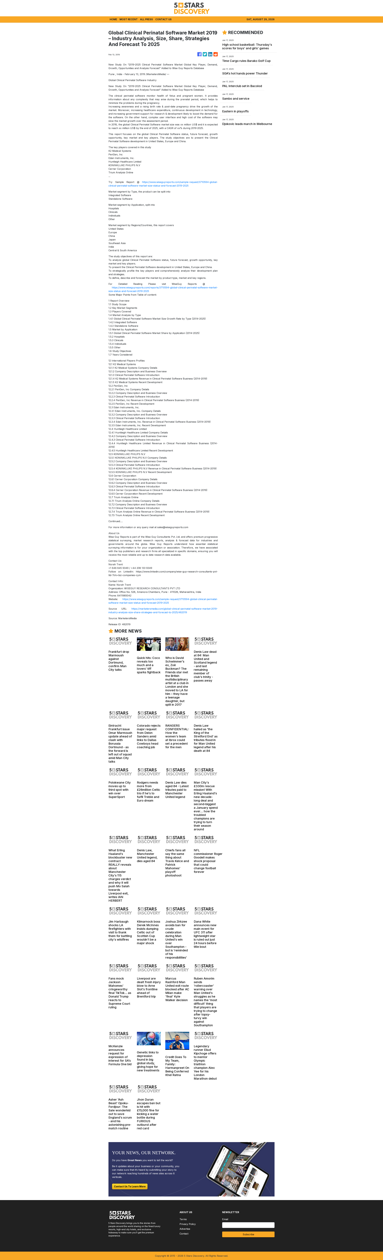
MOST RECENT (129, 19)
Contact (184, 1233)
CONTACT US (163, 19)
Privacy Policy (188, 1224)
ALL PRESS (146, 19)
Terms (183, 1219)
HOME (113, 19)
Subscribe (248, 1234)
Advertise (185, 1228)
